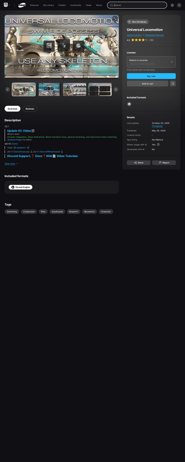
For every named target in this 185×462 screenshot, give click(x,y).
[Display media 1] (49, 89)
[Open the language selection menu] (172, 5)
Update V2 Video (19, 130)
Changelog (157, 126)
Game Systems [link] (134, 35)
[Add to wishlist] (173, 84)
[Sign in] (179, 5)
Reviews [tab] (30, 109)
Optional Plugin (14, 139)
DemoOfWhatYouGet (50, 151)
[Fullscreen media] (115, 19)
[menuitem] (34, 5)
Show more (10, 163)
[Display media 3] (100, 89)
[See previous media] (7, 89)
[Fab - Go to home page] (22, 5)
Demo (15, 143)
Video (10, 147)
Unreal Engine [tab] (22, 187)
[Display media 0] (23, 89)
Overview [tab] (12, 109)
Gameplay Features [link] (154, 35)
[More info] (158, 144)
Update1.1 (21, 147)
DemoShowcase (22, 151)
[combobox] (139, 5)
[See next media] (116, 89)
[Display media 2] (74, 89)
